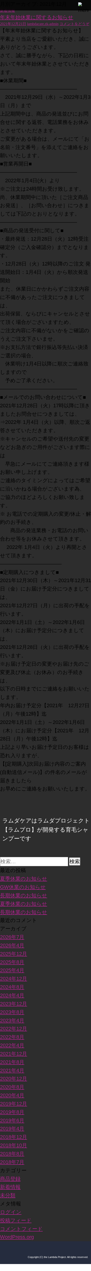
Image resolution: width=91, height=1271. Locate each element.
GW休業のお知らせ (23, 887)
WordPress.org (17, 1237)
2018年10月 (13, 1145)
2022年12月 (13, 1029)
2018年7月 (12, 1162)
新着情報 (7, 11)
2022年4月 (12, 1045)
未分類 (7, 1195)
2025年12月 (13, 954)
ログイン (10, 1212)
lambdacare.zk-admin (43, 24)
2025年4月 (12, 970)
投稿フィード (16, 1220)
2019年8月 (12, 1112)
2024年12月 (13, 979)
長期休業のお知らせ (23, 895)
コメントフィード (21, 1229)
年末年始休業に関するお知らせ (36, 17)
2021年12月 (13, 1054)
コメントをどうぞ (74, 24)
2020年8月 (12, 1087)
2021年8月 (12, 1062)
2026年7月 (12, 937)
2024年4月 (12, 995)
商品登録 (10, 1179)
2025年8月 (12, 962)
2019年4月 (12, 1129)
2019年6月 (12, 1120)
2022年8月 (12, 1037)
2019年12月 (13, 1104)
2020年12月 (13, 1079)
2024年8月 (12, 987)
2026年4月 (12, 945)
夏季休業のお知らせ (23, 879)
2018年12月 (13, 1137)
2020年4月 (12, 1095)
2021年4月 (12, 1070)
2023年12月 (13, 1004)
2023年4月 (12, 1020)
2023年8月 (12, 1012)
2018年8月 (12, 1154)
